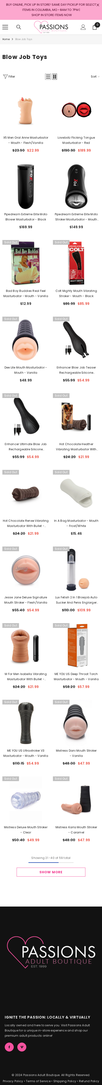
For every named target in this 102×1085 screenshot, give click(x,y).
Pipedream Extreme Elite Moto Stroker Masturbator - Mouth (76, 217)
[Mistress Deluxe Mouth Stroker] (25, 799)
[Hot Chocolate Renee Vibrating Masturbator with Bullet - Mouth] (25, 493)
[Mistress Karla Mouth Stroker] (76, 799)
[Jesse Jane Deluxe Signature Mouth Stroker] (25, 570)
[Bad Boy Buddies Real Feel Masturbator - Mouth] (25, 263)
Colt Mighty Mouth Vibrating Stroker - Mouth (76, 293)
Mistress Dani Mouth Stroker (76, 753)
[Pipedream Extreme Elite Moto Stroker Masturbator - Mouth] (76, 186)
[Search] (19, 27)
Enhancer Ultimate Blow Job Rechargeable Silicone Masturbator (25, 447)
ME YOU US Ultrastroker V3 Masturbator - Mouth (25, 753)
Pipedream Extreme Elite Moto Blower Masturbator (25, 216)
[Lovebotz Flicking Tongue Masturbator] (76, 110)
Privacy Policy (13, 1081)
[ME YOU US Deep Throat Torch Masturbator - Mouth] (76, 646)
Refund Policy (89, 1081)
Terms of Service (38, 1081)
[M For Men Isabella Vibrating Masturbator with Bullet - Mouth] (25, 646)
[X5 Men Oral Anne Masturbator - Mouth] (25, 110)
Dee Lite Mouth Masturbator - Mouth (26, 370)
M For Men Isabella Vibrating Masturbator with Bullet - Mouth (26, 677)
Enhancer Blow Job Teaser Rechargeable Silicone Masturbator (76, 370)
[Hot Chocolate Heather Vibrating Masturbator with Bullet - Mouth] (76, 416)
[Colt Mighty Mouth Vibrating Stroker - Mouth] (76, 263)
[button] (48, 77)
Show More (50, 872)
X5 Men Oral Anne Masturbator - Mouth (25, 140)
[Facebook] (9, 1047)
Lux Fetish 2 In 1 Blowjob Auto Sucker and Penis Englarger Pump (76, 600)
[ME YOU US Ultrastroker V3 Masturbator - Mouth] (25, 723)
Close (98, 5)
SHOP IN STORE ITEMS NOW (52, 15)
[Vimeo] (21, 1047)
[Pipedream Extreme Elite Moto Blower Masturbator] (25, 186)
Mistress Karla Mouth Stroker (76, 829)
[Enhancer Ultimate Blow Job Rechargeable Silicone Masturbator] (25, 416)
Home (6, 39)
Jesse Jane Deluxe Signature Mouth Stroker (25, 600)
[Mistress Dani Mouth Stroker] (76, 723)
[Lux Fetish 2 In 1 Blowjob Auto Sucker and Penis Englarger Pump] (76, 570)
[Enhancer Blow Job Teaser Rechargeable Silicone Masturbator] (76, 340)
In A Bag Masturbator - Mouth (76, 523)
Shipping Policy (64, 1081)
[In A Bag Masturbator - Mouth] (76, 493)
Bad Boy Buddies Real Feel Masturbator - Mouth (25, 293)
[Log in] (83, 27)
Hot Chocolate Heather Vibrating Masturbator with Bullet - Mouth (76, 447)
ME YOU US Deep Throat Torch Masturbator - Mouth (76, 676)
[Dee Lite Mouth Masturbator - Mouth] (25, 340)
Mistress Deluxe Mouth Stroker (25, 829)
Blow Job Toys (23, 39)
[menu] (5, 27)
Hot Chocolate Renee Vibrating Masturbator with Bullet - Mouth (26, 524)
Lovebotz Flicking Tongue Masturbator (76, 140)
